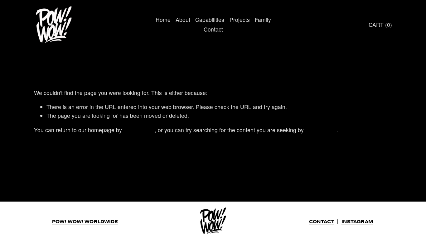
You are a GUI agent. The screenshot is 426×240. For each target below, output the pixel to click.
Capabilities (209, 19)
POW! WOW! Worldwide (85, 221)
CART (380, 24)
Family (263, 19)
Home (163, 19)
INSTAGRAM (357, 221)
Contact (213, 29)
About (183, 19)
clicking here (139, 130)
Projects (240, 19)
